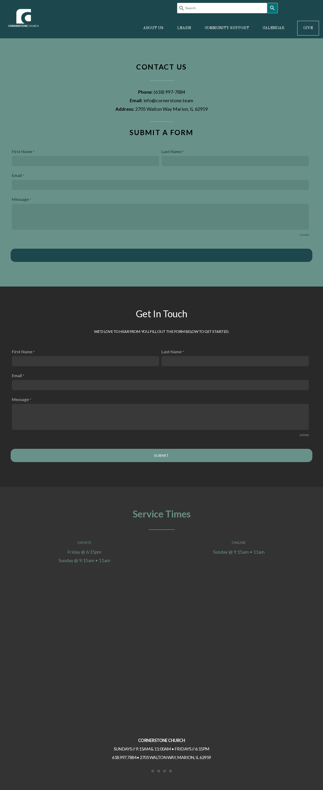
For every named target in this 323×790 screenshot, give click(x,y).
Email (17, 175)
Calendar (273, 28)
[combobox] (222, 8)
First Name (22, 151)
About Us (153, 28)
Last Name (172, 151)
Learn (184, 28)
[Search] (272, 8)
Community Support (227, 28)
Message (20, 199)
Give (308, 28)
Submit (161, 255)
